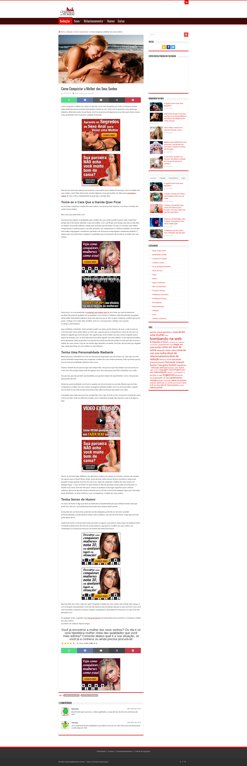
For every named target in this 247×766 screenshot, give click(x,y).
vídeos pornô (156, 387)
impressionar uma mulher (174, 368)
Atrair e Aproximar (81, 32)
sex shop (157, 385)
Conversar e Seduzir (159, 259)
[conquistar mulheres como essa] (101, 257)
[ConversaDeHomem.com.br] (67, 11)
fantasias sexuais (174, 362)
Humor (111, 21)
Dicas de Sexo (157, 271)
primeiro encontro (164, 380)
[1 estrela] (62, 643)
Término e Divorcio (159, 318)
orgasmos (169, 374)
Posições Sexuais (158, 290)
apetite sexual (156, 332)
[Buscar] (186, 2)
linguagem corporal (167, 370)
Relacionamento (93, 21)
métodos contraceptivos (175, 372)
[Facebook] (168, 47)
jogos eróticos (154, 370)
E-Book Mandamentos (124, 751)
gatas (165, 365)
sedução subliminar (89, 695)
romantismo (182, 380)
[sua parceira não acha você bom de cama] (101, 170)
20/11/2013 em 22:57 (134, 722)
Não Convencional (159, 287)
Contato (111, 751)
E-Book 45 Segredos (142, 751)
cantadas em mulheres (177, 342)
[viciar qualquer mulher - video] (101, 421)
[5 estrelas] (73, 643)
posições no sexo (162, 378)
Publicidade (101, 751)
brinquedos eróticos (159, 342)
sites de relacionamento (169, 385)
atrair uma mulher (72, 695)
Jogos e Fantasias (158, 283)
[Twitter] (173, 47)
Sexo (77, 21)
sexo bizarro (177, 383)
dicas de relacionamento (163, 355)
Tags (183, 178)
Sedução (65, 21)
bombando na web (166, 339)
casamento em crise (165, 345)
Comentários (173, 178)
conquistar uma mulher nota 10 (97, 312)
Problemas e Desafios (160, 294)
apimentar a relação (170, 332)
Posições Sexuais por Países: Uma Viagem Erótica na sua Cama (174, 196)
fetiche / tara (156, 365)
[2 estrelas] (65, 643)
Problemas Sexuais (159, 298)
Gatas (121, 21)
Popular (162, 178)
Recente (153, 178)
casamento (154, 345)
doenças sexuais (166, 359)
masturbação (160, 372)
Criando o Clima (158, 263)
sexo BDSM (168, 383)
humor (173, 365)
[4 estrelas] (71, 643)
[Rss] (164, 47)
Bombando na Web (159, 255)
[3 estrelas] (68, 643)
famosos (161, 362)
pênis (174, 380)
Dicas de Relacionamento (161, 267)
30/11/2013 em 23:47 (134, 709)
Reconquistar (157, 302)
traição (181, 385)
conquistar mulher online (166, 350)
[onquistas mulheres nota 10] (101, 549)
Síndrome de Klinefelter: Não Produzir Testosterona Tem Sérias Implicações (174, 221)
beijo (166, 335)
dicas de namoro (94, 618)
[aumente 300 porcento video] (101, 292)
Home (62, 32)
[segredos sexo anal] (101, 135)
